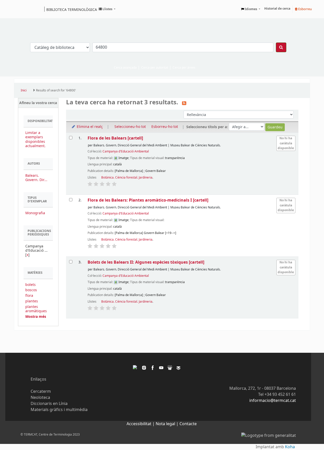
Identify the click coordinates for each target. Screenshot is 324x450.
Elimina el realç (89, 126)
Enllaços (38, 379)
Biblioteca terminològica (71, 9)
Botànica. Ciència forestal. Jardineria (126, 177)
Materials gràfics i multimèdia (59, 410)
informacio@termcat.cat (272, 401)
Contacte (188, 424)
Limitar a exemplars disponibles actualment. (35, 139)
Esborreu (304, 9)
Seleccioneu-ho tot (130, 126)
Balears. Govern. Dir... (36, 178)
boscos (31, 290)
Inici (24, 90)
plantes (31, 301)
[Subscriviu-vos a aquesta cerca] (184, 103)
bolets (30, 284)
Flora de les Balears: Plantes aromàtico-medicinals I (148, 200)
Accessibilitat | (141, 424)
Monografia (35, 213)
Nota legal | (167, 424)
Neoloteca (40, 398)
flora (29, 295)
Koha (290, 447)
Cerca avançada (125, 67)
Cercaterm (41, 391)
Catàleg (19, 9)
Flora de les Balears (115, 138)
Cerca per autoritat (154, 67)
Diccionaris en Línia (49, 404)
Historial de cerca (277, 8)
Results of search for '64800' (56, 90)
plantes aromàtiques (36, 309)
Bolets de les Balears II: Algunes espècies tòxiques (146, 262)
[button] (107, 9)
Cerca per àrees (184, 67)
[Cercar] (281, 47)
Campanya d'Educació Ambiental (126, 151)
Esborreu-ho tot (164, 126)
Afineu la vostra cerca (38, 103)
